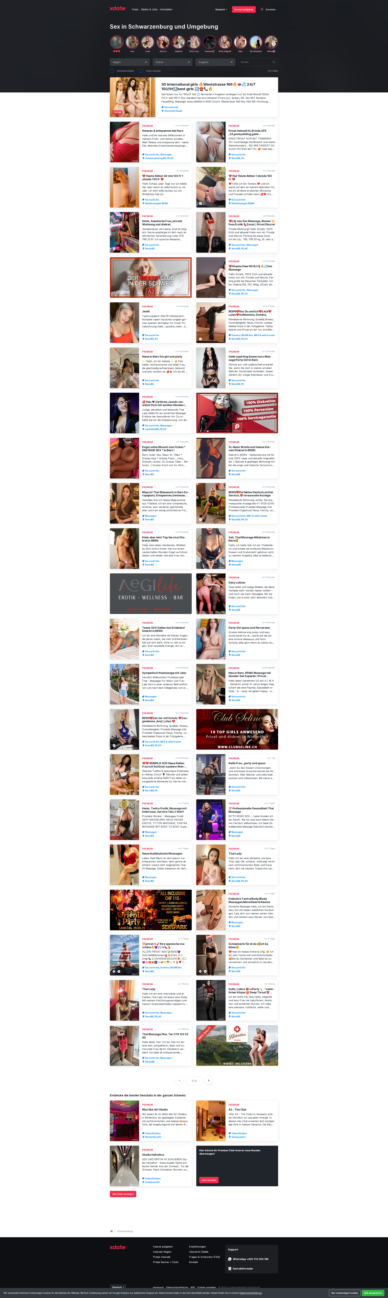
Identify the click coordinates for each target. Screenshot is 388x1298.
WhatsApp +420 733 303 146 (250, 1259)
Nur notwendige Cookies (344, 1293)
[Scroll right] (274, 44)
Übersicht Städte (198, 1251)
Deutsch (220, 9)
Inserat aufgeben (243, 9)
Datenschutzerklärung (251, 1293)
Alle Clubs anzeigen (123, 1194)
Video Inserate (153, 71)
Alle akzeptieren (373, 1293)
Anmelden (270, 9)
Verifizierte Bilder (125, 71)
